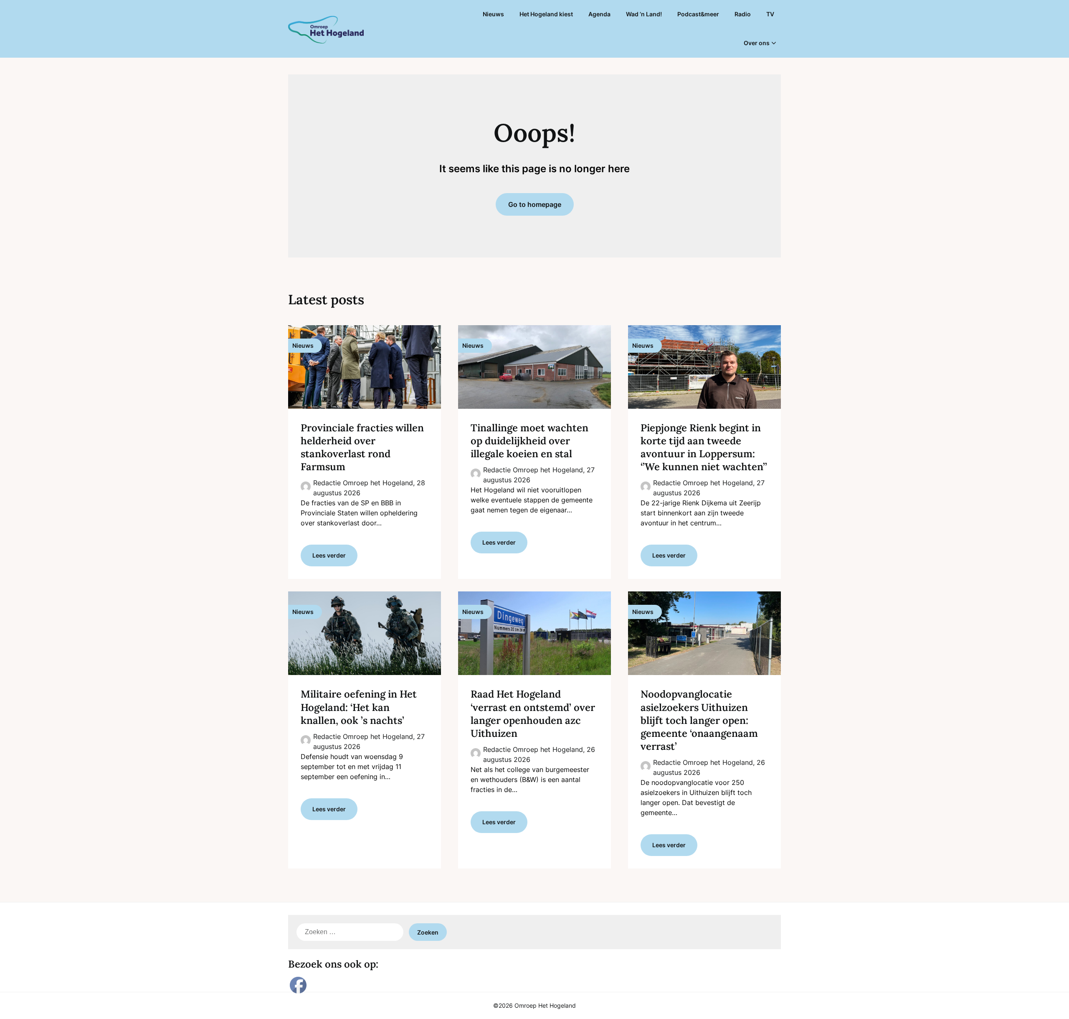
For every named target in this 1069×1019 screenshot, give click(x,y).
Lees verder (329, 555)
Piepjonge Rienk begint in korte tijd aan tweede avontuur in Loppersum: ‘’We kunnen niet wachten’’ (704, 447)
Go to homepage (534, 204)
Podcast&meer (698, 14)
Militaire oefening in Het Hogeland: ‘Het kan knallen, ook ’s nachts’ (359, 707)
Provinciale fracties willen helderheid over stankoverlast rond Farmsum (362, 447)
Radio (743, 14)
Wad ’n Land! (644, 14)
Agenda (599, 14)
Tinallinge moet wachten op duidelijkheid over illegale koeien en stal (529, 440)
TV (770, 14)
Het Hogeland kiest (546, 14)
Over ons (757, 42)
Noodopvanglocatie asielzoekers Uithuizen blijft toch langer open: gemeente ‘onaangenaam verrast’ (699, 720)
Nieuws (493, 14)
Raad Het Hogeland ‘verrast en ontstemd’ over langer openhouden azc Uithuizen (533, 714)
